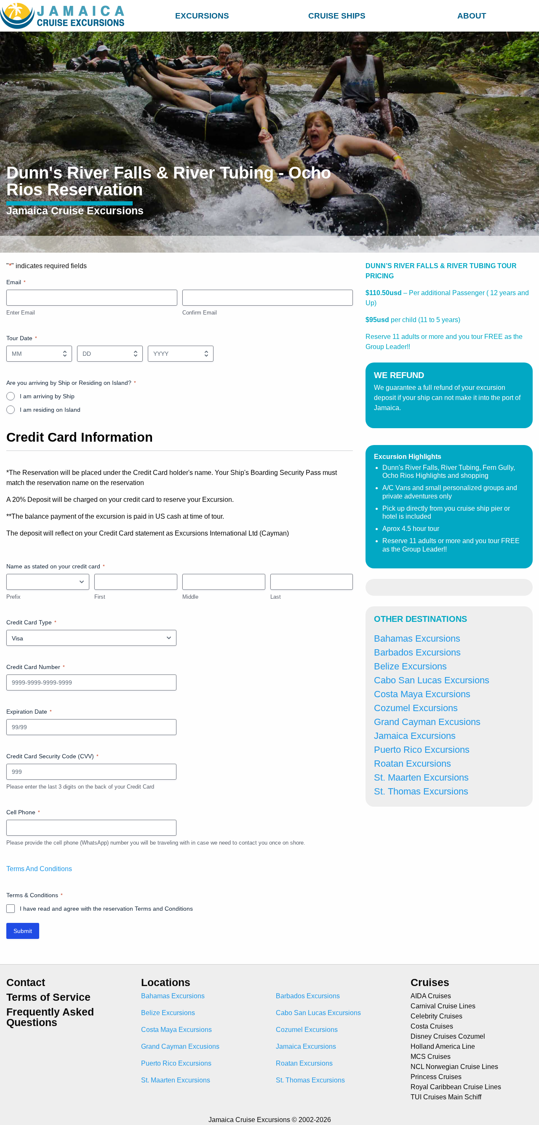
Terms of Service (48, 997)
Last (275, 597)
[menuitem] (202, 14)
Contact (25, 982)
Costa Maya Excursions (422, 694)
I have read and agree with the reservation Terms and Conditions (106, 908)
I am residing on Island (50, 409)
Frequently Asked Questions (50, 1017)
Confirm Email (199, 312)
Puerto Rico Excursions (422, 749)
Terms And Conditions (39, 868)
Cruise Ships (337, 15)
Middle (190, 597)
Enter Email (20, 312)
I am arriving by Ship (47, 396)
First (99, 597)
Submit (22, 931)
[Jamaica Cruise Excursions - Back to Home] (64, 15)
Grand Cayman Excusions (427, 722)
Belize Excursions (410, 666)
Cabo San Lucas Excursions (431, 680)
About (471, 15)
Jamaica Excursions (415, 735)
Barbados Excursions (417, 652)
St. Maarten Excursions (421, 777)
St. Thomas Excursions (421, 791)
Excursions (202, 15)
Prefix (13, 597)
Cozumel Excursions (416, 708)
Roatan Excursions (412, 763)
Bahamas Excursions (417, 638)
